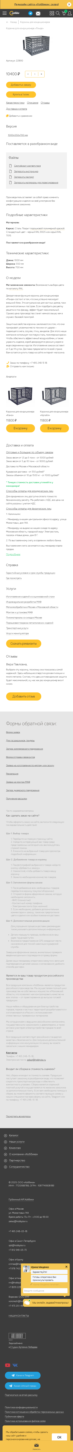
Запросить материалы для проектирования (36, 182)
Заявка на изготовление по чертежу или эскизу (30, 765)
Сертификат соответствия (27, 166)
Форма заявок (13, 732)
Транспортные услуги (17, 628)
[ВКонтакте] (15, 1366)
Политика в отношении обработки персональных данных (34, 1412)
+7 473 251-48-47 (18, 1305)
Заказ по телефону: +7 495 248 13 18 (28, 362)
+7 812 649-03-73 (18, 1250)
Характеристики (15, 102)
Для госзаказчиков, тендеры (20, 740)
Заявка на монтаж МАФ (18, 782)
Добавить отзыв (23, 696)
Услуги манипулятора (17, 633)
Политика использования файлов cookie (25, 1421)
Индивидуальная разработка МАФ (23, 601)
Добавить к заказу (21, 84)
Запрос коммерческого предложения (24, 748)
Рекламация (12, 773)
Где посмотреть (14, 578)
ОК (59, 1437)
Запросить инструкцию (26, 171)
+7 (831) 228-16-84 (18, 1287)
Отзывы (45, 102)
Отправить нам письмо (22, 366)
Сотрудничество (19, 1166)
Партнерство (17, 1160)
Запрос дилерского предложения (22, 790)
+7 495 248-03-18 (18, 1231)
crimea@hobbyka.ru (19, 1264)
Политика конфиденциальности (21, 1407)
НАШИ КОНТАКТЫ (19, 1315)
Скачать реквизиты (24, 644)
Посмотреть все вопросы (18, 1116)
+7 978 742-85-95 (18, 1268)
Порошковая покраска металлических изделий (29, 622)
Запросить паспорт (24, 177)
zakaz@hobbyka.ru (36, 1059)
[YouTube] (7, 1366)
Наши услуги (16, 1141)
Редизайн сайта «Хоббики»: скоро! (36, 4)
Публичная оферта (14, 1416)
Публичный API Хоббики (21, 1199)
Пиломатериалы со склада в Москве (24, 617)
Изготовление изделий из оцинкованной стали (30, 596)
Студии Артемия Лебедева (23, 1347)
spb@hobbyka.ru (17, 1245)
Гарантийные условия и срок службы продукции (30, 573)
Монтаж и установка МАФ (19, 612)
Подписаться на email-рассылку (21, 1395)
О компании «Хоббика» (23, 1154)
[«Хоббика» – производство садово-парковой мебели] (14, 13)
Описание (32, 102)
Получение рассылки (16, 798)
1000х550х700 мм (18, 135)
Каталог (14, 1135)
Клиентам (15, 1147)
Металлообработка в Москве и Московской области (32, 607)
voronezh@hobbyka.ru (20, 1301)
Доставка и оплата (16, 108)
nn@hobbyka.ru (17, 1282)
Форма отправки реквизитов (20, 757)
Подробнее (13, 554)
